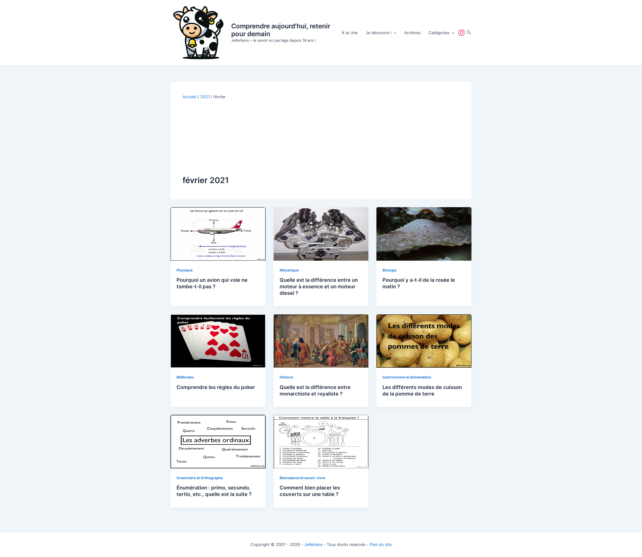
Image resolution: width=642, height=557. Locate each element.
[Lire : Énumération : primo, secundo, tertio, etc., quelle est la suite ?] (218, 441)
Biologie (389, 270)
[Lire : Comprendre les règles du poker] (218, 340)
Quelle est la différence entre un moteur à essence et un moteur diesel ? (319, 286)
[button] (393, 33)
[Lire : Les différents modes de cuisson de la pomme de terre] (423, 340)
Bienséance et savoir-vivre (302, 478)
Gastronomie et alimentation (406, 377)
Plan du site (381, 544)
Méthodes (185, 377)
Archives (412, 32)
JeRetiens (313, 544)
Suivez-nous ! (462, 33)
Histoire (286, 377)
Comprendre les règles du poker (216, 387)
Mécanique (289, 270)
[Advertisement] (321, 137)
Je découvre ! (378, 32)
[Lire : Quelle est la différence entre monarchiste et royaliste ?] (321, 340)
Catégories (439, 32)
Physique (185, 270)
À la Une (350, 32)
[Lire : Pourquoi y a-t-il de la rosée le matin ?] (423, 233)
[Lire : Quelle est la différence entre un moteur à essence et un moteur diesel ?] (321, 233)
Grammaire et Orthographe (200, 478)
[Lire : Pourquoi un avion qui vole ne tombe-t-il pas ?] (218, 233)
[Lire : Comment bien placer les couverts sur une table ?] (321, 441)
